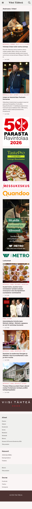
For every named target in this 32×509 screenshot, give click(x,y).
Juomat (12, 44)
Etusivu (4, 421)
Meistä (4, 438)
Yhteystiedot (5, 444)
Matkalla (6, 94)
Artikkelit (6, 44)
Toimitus (4, 460)
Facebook (4, 481)
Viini (24, 351)
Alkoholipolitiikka (7, 455)
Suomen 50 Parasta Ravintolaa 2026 (12, 441)
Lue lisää (7, 59)
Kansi (12, 284)
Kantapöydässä (6, 458)
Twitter (4, 484)
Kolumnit (18, 284)
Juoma (3, 430)
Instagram (5, 487)
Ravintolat (25, 284)
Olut (17, 44)
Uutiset (16, 94)
